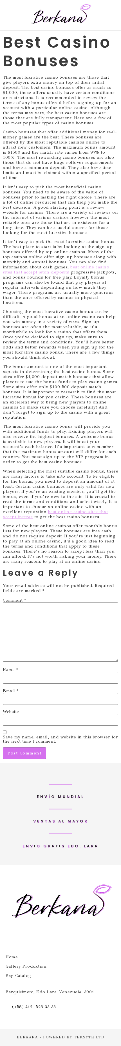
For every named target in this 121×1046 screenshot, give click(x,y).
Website (11, 712)
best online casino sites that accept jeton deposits (56, 269)
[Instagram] (71, 937)
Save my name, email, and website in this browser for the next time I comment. (60, 739)
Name (10, 670)
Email (11, 691)
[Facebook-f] (49, 937)
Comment (14, 600)
